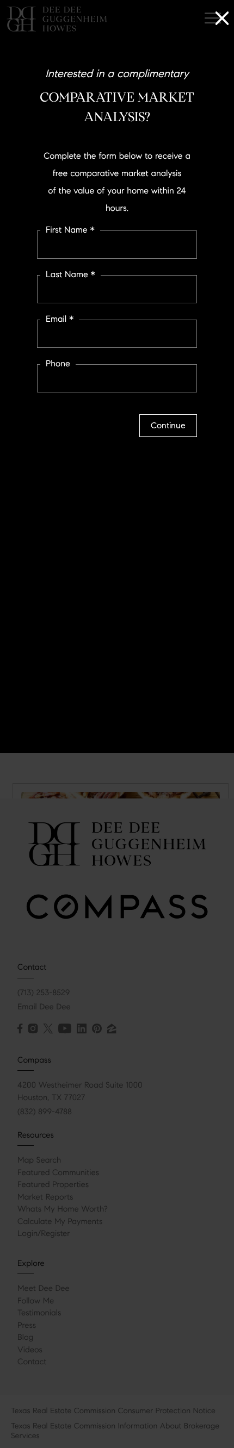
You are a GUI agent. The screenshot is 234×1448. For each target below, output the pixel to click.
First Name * (70, 230)
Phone (58, 364)
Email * (59, 319)
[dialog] (117, 724)
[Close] (222, 16)
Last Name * (70, 275)
